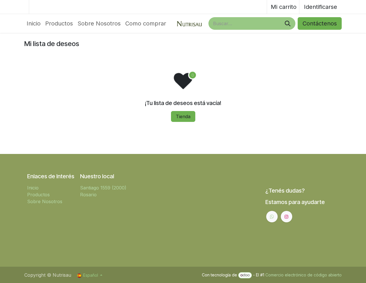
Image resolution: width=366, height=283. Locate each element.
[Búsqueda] (287, 23)
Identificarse (320, 6)
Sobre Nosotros (44, 201)
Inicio (33, 188)
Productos (38, 194)
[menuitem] (33, 23)
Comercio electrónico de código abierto (303, 274)
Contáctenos (320, 23)
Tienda (183, 116)
